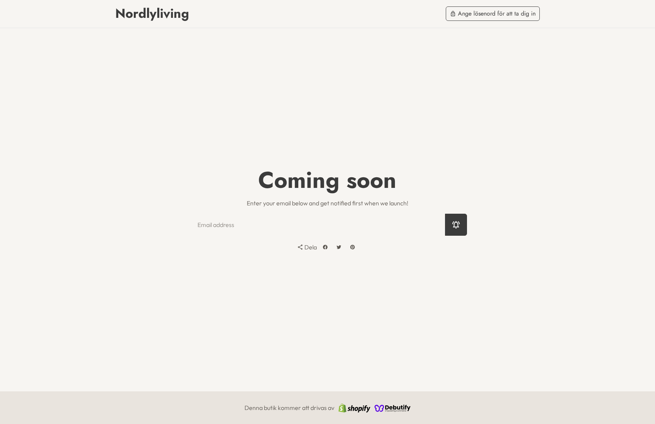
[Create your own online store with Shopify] (354, 408)
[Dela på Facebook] (325, 247)
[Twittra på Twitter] (339, 247)
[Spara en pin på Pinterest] (352, 247)
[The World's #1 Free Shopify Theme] (393, 408)
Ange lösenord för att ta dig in (493, 13)
